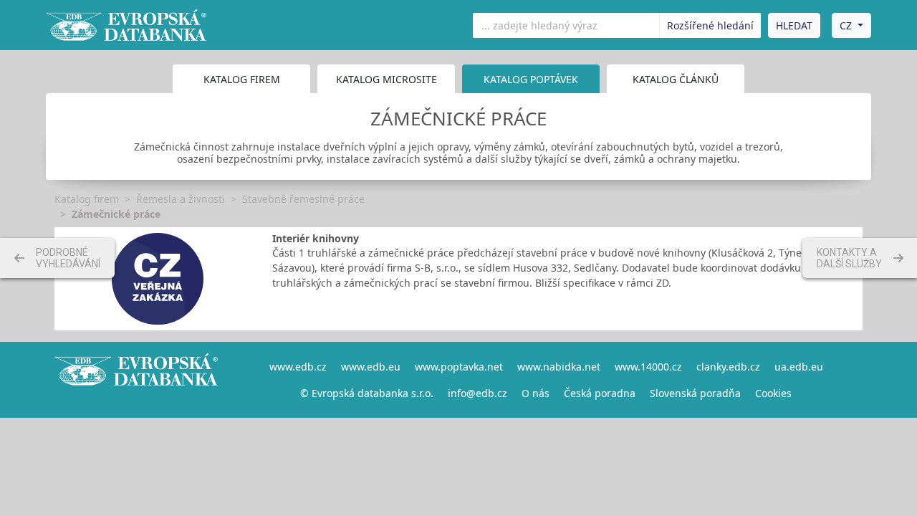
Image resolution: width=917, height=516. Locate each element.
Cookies (773, 393)
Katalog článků (676, 79)
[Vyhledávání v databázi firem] (136, 379)
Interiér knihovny (315, 238)
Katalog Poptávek (531, 79)
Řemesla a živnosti (180, 199)
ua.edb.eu (798, 366)
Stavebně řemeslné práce (303, 199)
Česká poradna (599, 393)
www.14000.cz (648, 366)
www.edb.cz (298, 366)
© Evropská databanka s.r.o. (366, 393)
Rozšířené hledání (710, 25)
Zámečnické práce (116, 214)
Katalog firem (241, 79)
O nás (535, 393)
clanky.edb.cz (728, 366)
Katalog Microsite (386, 79)
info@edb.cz (477, 393)
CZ (846, 25)
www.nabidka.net (558, 366)
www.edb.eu (370, 366)
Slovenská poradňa (695, 393)
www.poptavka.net (459, 366)
